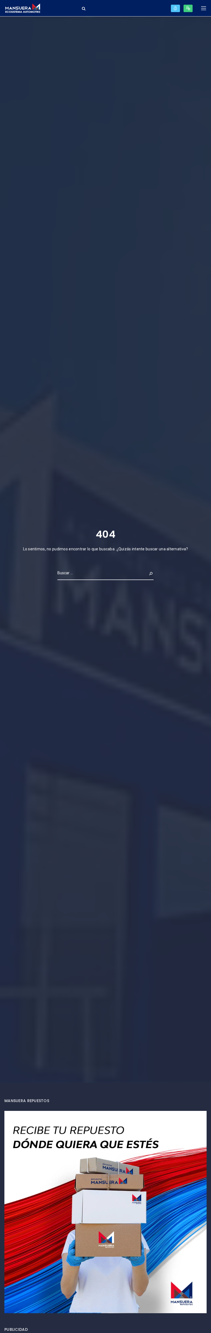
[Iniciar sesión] (175, 8)
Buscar (146, 573)
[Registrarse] (188, 8)
